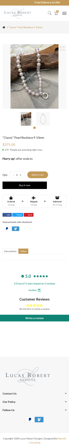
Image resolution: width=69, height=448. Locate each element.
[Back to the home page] (4, 27)
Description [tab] (10, 251)
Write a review (34, 318)
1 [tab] (34, 128)
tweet (19, 214)
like (8, 214)
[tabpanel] (26, 119)
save (30, 214)
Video (23, 251)
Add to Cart (37, 174)
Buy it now (24, 185)
